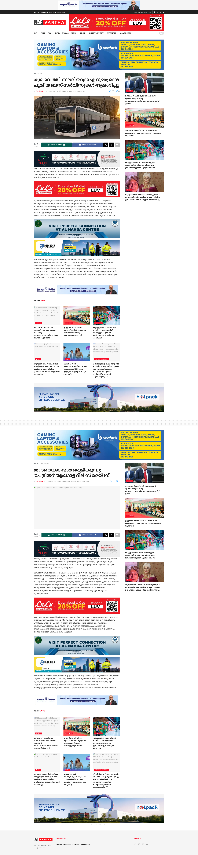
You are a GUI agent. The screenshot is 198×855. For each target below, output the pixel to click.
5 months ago (51, 91)
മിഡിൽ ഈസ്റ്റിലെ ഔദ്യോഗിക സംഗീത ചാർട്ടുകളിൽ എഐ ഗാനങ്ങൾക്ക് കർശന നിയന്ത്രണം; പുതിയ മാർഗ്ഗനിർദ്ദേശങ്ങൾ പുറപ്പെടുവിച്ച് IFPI (106, 370)
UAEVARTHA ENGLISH (57, 12)
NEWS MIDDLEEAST (41, 12)
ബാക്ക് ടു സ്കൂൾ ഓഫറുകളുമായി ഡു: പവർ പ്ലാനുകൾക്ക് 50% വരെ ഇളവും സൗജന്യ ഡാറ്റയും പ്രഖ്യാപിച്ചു (75, 369)
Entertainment (96, 33)
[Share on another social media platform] (117, 145)
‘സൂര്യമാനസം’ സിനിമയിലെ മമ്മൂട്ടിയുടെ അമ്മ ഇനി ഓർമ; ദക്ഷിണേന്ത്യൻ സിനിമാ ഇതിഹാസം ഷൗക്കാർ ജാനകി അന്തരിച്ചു (47, 369)
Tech (82, 33)
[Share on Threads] (111, 145)
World (38, 323)
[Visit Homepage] (50, 22)
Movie (38, 359)
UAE (35, 33)
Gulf (43, 33)
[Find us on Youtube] (163, 12)
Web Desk (39, 91)
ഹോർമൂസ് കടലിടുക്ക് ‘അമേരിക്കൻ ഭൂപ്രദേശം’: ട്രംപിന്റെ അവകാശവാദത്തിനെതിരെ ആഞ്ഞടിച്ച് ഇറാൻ (142, 100)
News (73, 33)
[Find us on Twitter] (157, 12)
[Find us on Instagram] (160, 12)
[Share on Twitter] (105, 145)
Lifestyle (111, 33)
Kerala (65, 33)
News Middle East (45, 845)
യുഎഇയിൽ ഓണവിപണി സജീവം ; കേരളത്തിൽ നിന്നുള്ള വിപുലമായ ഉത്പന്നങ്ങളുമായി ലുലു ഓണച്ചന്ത (104, 332)
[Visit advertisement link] (99, 5)
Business (68, 323)
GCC (49, 33)
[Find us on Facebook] (154, 12)
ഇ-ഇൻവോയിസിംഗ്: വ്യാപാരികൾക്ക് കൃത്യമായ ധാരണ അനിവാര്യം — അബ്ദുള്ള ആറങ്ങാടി (74, 331)
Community (125, 33)
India (57, 33)
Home (36, 73)
